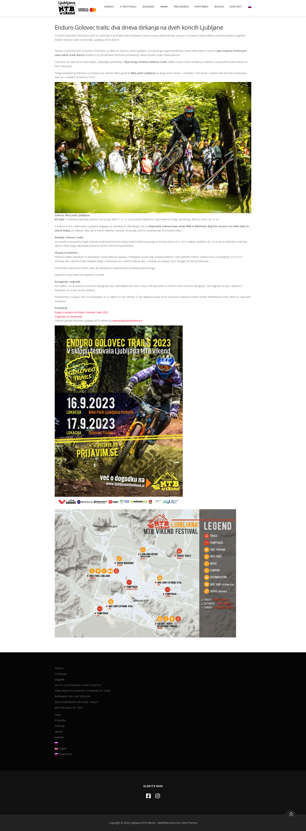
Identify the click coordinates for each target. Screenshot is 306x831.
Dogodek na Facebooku (68, 316)
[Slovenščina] (248, 6)
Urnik (164, 6)
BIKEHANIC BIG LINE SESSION (72, 696)
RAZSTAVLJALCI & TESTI (69, 707)
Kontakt (236, 6)
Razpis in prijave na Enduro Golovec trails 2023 (81, 312)
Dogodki (148, 6)
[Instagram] (157, 795)
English (62, 748)
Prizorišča (181, 6)
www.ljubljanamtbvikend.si (127, 320)
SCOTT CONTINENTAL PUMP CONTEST (78, 685)
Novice (219, 6)
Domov (109, 6)
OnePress (163, 822)
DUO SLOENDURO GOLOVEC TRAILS (76, 702)
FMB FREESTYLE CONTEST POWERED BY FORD (83, 690)
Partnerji (201, 6)
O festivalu (128, 6)
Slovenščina (65, 754)
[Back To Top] (291, 814)
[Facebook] (148, 795)
